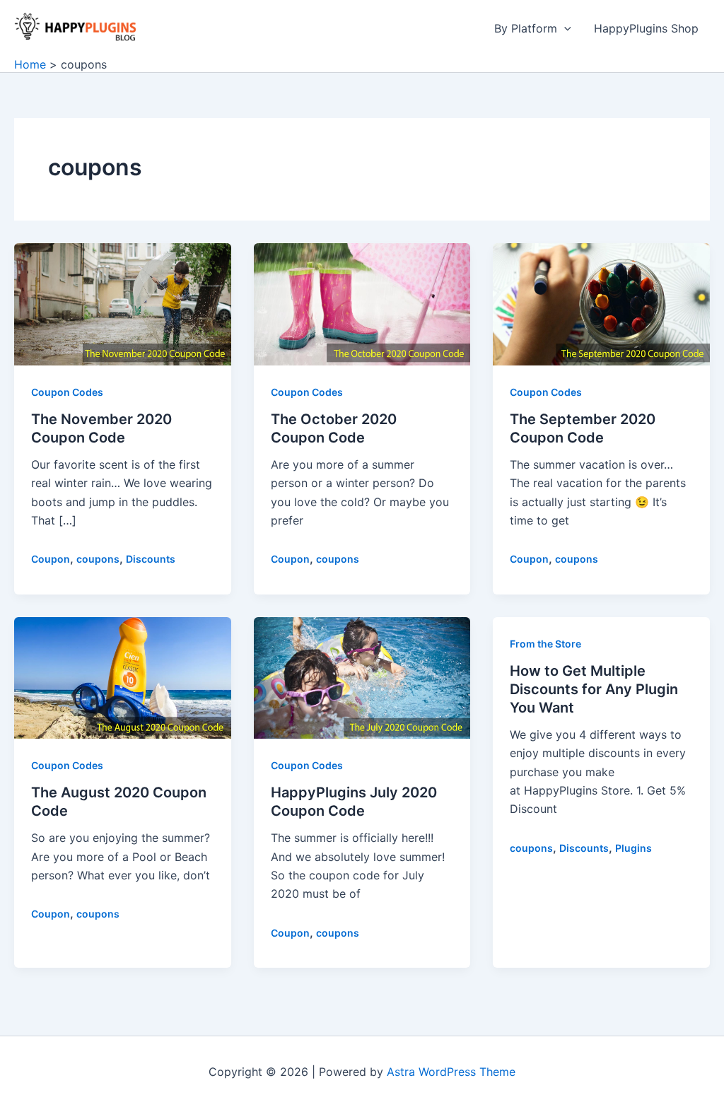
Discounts (150, 559)
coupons (97, 559)
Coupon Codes (67, 392)
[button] (564, 28)
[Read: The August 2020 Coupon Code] (122, 676)
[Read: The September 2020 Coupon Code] (601, 303)
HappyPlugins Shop (646, 28)
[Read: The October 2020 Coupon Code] (362, 303)
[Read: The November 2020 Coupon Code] (122, 303)
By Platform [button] (525, 28)
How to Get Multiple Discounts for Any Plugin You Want (594, 689)
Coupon (50, 559)
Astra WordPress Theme (451, 1072)
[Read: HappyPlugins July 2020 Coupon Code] (362, 676)
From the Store (545, 644)
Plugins (633, 848)
